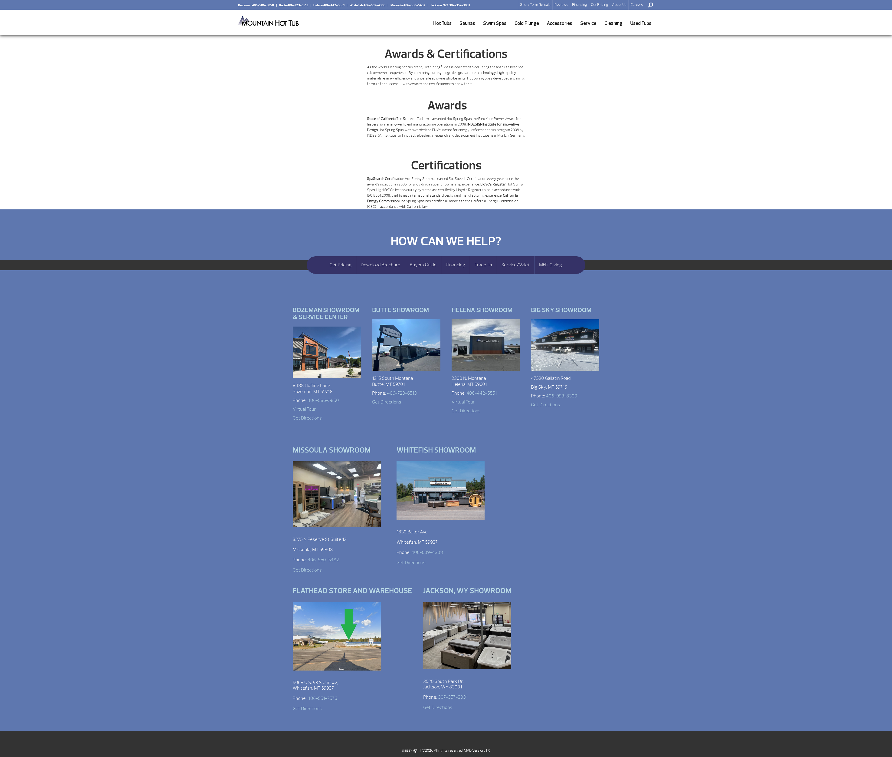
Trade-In (483, 265)
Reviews (561, 4)
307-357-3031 (453, 697)
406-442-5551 (481, 393)
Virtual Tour (304, 409)
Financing (579, 4)
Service (588, 23)
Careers (636, 4)
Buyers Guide (423, 265)
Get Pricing (599, 4)
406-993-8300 (561, 396)
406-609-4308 (427, 552)
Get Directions (307, 418)
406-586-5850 (323, 400)
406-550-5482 (323, 560)
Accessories (559, 23)
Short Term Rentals (535, 4)
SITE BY (407, 751)
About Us (619, 4)
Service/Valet (515, 265)
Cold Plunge (527, 23)
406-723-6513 (402, 393)
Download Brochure (380, 265)
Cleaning (613, 23)
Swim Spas (494, 23)
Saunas (467, 23)
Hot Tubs (442, 23)
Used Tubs (640, 23)
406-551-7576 (322, 698)
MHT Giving (550, 265)
